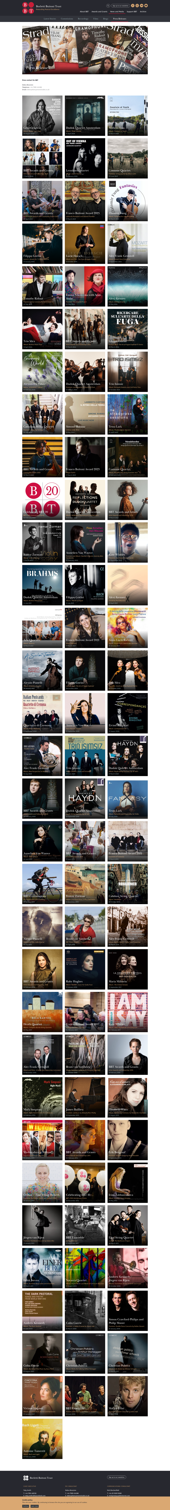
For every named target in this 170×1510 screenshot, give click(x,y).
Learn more (34, 1506)
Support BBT (132, 11)
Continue (25, 1506)
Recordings (83, 18)
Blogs (105, 18)
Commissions (67, 18)
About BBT (84, 11)
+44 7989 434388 (36, 87)
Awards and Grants (99, 11)
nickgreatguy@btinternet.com (119, 1496)
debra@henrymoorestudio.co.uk (38, 90)
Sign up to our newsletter (120, 6)
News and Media (117, 11)
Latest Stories (50, 18)
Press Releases (119, 18)
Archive (143, 11)
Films (95, 18)
